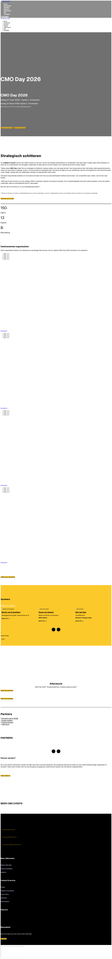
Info (5, 12)
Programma (7, 6)
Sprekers (7, 7)
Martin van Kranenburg (11, 612)
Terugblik (7, 14)
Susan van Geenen (46, 612)
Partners (6, 9)
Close (2, 639)
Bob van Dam (80, 612)
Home (5, 4)
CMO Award (7, 11)
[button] (5, 17)
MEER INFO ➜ (6, 618)
